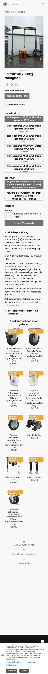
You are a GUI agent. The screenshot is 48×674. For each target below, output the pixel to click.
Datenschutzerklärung (14, 662)
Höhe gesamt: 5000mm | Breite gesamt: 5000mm (24, 168)
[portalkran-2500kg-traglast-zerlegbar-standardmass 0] (24, 42)
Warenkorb (24, 563)
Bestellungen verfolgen (24, 554)
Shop (7, 11)
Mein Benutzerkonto (24, 544)
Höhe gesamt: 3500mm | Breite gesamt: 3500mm (24, 138)
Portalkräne (19, 11)
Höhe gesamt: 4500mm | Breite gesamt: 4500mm (24, 158)
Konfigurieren (11, 665)
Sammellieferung (15, 104)
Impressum (13, 305)
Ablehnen (24, 671)
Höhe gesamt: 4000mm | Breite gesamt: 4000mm (24, 148)
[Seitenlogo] (10, 4)
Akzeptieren (11, 671)
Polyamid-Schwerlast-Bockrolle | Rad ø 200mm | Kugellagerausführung (24, 195)
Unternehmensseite (26, 302)
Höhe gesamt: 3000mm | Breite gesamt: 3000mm (24, 128)
